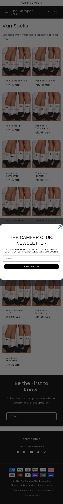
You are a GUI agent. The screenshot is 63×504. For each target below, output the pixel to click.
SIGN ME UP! (31, 267)
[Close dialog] (60, 227)
